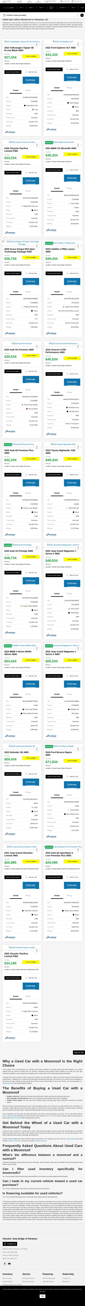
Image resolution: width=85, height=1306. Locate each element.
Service (26, 1274)
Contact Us (11, 1244)
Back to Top (79, 1052)
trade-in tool (48, 1116)
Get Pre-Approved (48, 1278)
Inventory (8, 1274)
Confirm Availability (31, 56)
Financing (47, 1274)
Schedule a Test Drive (14, 1141)
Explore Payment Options (13, 72)
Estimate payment (30, 81)
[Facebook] (5, 1264)
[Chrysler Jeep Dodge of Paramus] (8, 8)
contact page (70, 1139)
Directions (66, 1281)
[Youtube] (9, 1264)
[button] (37, 44)
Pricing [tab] (27, 90)
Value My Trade (32, 72)
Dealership (68, 1274)
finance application (8, 1116)
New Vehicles (7, 1278)
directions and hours (40, 1141)
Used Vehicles (7, 1281)
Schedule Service (28, 1278)
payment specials (16, 1118)
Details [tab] (15, 90)
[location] (44, 1)
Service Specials (28, 1281)
